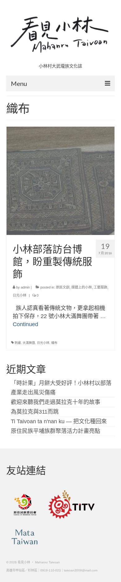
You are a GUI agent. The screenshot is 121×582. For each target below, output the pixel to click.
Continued (25, 324)
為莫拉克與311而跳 (35, 412)
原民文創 (62, 287)
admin (25, 287)
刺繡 (18, 343)
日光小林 (19, 295)
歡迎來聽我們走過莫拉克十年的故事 (55, 402)
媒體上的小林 (81, 287)
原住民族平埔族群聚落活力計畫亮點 (55, 431)
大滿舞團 (29, 343)
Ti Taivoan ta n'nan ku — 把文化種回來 (59, 421)
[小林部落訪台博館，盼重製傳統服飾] (60, 180)
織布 (54, 343)
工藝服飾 (100, 287)
